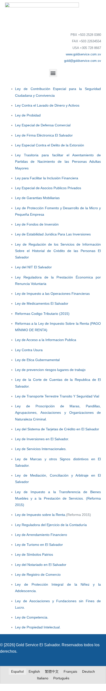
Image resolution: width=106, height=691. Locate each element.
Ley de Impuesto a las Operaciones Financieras (52, 294)
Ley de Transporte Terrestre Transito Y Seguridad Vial (57, 396)
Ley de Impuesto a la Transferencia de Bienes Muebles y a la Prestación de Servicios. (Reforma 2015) (58, 498)
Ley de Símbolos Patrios (34, 554)
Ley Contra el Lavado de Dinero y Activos (47, 105)
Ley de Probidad (28, 115)
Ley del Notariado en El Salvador (40, 565)
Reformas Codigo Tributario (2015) (42, 314)
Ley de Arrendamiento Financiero (41, 535)
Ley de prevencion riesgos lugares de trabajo (50, 370)
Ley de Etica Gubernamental (37, 360)
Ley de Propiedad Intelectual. (38, 627)
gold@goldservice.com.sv (82, 61)
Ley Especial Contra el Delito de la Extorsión (49, 145)
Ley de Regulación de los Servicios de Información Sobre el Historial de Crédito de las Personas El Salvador (58, 250)
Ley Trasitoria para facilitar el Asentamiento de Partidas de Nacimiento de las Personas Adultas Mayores (58, 161)
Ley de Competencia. (31, 617)
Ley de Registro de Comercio (38, 574)
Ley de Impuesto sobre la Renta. (40, 515)
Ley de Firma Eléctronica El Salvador (44, 135)
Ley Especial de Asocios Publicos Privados (48, 188)
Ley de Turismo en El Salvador (39, 545)
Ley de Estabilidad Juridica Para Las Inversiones (53, 234)
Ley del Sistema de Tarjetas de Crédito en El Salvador (57, 429)
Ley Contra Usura (29, 350)
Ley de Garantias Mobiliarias (37, 198)
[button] (53, 73)
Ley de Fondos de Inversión (37, 224)
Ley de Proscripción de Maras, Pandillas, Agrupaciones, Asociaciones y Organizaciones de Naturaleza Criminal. (58, 412)
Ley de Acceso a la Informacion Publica (45, 340)
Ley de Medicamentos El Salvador (41, 303)
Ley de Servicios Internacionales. (41, 449)
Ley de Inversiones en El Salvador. (42, 439)
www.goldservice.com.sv (83, 54)
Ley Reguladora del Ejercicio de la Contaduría (51, 525)
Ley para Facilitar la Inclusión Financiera (46, 178)
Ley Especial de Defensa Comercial (43, 125)
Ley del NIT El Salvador (33, 267)
